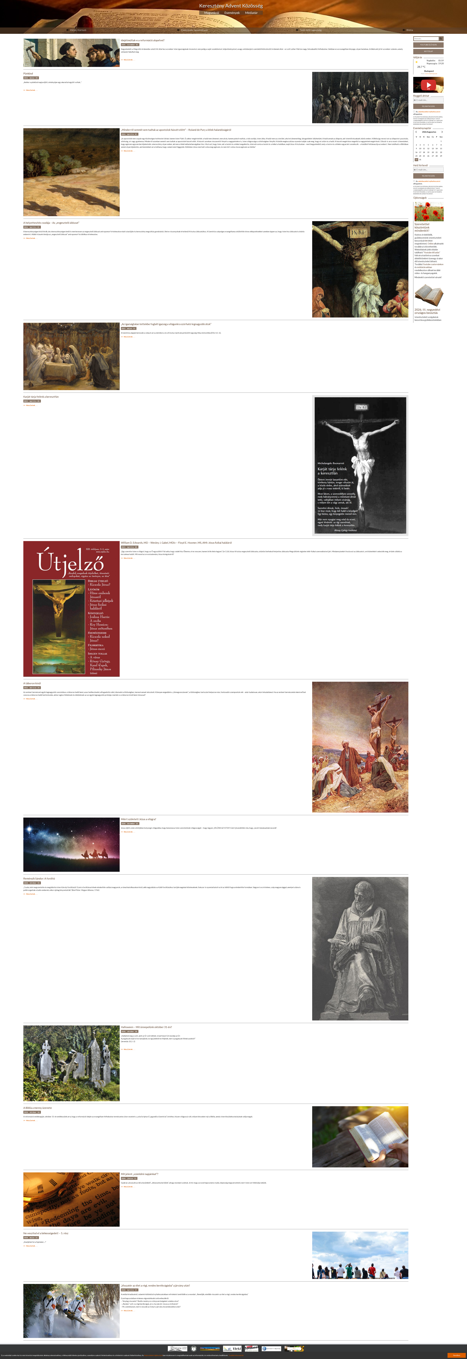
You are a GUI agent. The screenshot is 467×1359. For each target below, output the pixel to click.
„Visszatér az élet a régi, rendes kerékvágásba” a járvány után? (155, 1285)
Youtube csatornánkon (433, 264)
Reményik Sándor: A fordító (39, 878)
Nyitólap (428, 51)
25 (424, 156)
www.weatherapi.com (431, 73)
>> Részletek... (128, 60)
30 (416, 160)
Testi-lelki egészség (311, 29)
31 (420, 160)
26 (428, 156)
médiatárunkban (424, 267)
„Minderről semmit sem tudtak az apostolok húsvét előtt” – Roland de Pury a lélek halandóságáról (176, 129)
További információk (236, 1355)
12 (428, 148)
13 (433, 148)
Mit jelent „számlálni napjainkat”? (139, 1173)
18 (424, 152)
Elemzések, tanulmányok (194, 29)
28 (437, 156)
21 (437, 152)
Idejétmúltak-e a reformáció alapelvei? (142, 40)
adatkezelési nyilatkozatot (429, 112)
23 (416, 156)
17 (420, 152)
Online (431, 243)
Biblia (409, 29)
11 (424, 148)
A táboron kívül (32, 683)
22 (441, 152)
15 (441, 148)
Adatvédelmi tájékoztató (153, 1355)
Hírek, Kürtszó (78, 29)
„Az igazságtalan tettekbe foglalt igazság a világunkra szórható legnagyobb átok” (166, 324)
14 (437, 148)
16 (416, 152)
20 (433, 152)
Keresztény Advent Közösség (231, 6)
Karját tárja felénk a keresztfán (41, 396)
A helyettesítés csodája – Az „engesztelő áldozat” (51, 222)
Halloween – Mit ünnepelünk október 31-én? (146, 1026)
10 (420, 148)
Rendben (456, 1355)
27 (433, 156)
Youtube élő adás (428, 45)
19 (428, 152)
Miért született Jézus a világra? (138, 819)
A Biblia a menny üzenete (37, 1107)
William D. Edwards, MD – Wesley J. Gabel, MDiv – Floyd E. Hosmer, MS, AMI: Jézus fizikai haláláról (176, 542)
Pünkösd (28, 73)
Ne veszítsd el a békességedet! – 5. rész (45, 1233)
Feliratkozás (428, 106)
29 (441, 156)
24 (420, 156)
